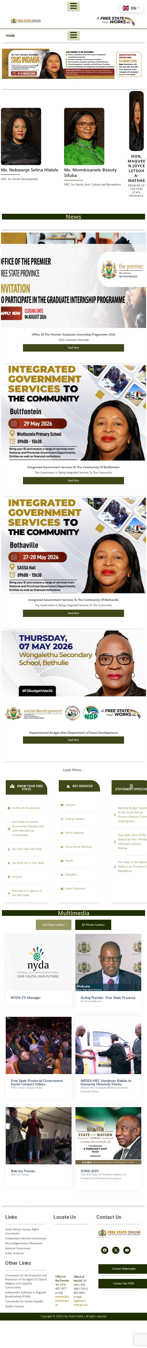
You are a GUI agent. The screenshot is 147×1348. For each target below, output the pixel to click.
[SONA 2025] (108, 1109)
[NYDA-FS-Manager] (39, 935)
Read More (73, 348)
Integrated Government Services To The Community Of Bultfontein (73, 467)
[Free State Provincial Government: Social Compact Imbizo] (39, 1018)
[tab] (53, 925)
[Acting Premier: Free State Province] (108, 935)
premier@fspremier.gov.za (62, 1301)
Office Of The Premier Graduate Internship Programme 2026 (73, 334)
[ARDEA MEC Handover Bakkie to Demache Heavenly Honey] (108, 1018)
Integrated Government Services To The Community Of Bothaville (73, 600)
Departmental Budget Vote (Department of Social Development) (73, 733)
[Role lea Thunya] (39, 1109)
